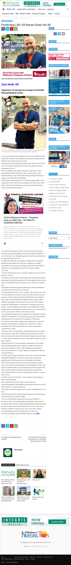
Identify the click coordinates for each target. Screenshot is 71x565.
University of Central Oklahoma (59, 202)
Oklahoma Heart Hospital (57, 193)
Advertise (50, 9)
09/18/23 (8, 18)
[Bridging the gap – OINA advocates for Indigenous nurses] (23, 473)
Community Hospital (56, 179)
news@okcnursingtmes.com (39, 546)
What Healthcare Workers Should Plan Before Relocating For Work (8, 481)
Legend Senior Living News (26, 9)
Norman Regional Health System (59, 187)
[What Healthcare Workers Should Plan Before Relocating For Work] (8, 473)
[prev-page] (2, 504)
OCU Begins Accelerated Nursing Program (11, 438)
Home (3, 18)
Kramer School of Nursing (57, 184)
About (50, 13)
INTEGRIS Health (55, 182)
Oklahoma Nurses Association (59, 196)
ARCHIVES (9, 21)
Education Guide (7, 13)
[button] (67, 9)
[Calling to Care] (39, 473)
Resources (41, 9)
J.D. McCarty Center (55, 208)
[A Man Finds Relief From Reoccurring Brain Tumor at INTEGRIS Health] (8, 490)
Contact (57, 13)
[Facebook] (3, 29)
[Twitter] (7, 29)
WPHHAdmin (18, 450)
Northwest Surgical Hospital (58, 190)
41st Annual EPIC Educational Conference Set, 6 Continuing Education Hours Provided (37, 439)
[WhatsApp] (16, 29)
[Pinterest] (11, 29)
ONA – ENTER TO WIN (22, 13)
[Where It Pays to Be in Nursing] (39, 490)
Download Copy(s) (38, 13)
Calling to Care (36, 480)
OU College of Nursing (56, 210)
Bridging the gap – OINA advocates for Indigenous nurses (23, 481)
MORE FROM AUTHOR (22, 465)
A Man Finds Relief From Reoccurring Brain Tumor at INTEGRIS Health (7, 499)
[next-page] (5, 504)
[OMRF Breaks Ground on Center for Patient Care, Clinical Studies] (23, 490)
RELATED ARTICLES (8, 465)
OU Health (53, 199)
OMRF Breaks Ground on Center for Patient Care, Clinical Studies (23, 499)
